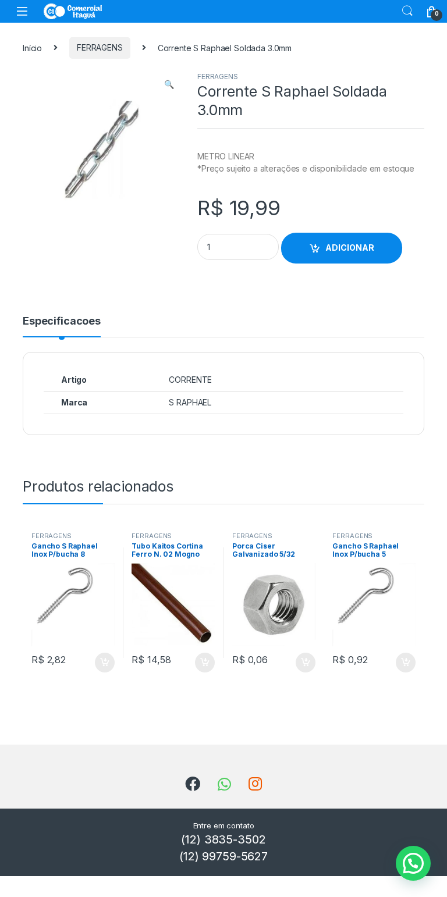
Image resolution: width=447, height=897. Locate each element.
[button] (169, 84)
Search (407, 11)
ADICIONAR (349, 247)
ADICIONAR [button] (93, 662)
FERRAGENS (100, 47)
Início (32, 47)
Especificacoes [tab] (62, 321)
